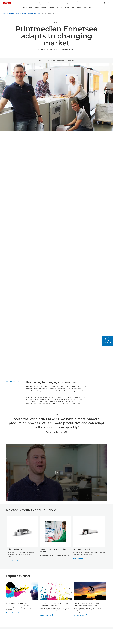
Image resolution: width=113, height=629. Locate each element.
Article (41, 60)
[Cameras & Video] (33, 8)
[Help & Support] (81, 8)
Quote (57, 414)
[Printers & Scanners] (54, 8)
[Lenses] (40, 8)
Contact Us (70, 60)
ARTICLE (56, 22)
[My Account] (104, 3)
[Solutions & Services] (69, 8)
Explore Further (61, 60)
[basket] (108, 3)
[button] (107, 341)
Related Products (50, 60)
